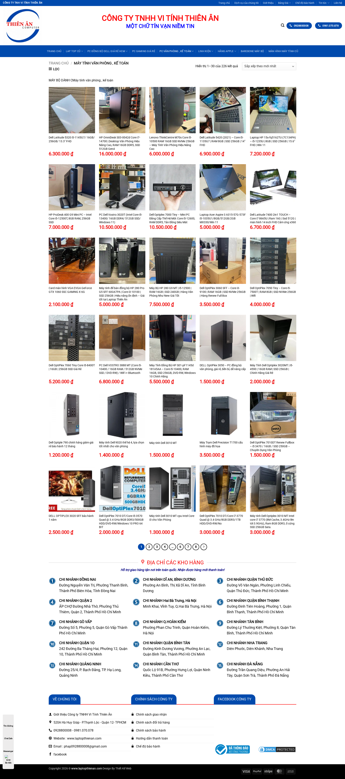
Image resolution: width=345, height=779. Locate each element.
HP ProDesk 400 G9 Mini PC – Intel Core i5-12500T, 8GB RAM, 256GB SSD (70, 218)
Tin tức (323, 2)
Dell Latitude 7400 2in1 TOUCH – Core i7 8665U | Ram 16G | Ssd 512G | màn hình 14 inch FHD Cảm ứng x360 (273, 218)
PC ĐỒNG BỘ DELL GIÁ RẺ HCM (106, 51)
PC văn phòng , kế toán (175, 51)
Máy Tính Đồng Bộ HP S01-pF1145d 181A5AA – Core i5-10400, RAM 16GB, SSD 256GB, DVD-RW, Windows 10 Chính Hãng (172, 371)
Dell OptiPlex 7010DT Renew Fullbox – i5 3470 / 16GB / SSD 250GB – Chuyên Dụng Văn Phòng (272, 446)
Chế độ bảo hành (304, 2)
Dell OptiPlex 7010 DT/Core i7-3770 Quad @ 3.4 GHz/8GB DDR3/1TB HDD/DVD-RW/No (221, 519)
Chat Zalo (8, 738)
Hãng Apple (226, 51)
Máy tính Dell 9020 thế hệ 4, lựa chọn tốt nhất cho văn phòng (121, 444)
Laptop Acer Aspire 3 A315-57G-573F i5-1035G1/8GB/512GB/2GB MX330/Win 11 (223, 218)
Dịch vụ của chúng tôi (246, 2)
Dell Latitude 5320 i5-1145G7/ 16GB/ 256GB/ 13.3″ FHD (72, 139)
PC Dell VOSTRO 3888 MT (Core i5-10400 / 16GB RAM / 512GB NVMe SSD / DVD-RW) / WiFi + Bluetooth (120, 369)
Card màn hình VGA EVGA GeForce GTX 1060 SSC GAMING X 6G (70, 290)
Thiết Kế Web (123, 768)
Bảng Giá (283, 2)
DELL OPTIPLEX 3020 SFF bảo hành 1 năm (71, 517)
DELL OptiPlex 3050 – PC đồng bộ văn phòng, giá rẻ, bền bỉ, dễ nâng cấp (223, 367)
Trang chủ (224, 2)
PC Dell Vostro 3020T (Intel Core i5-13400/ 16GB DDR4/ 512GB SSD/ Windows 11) (120, 218)
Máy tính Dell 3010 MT (163, 443)
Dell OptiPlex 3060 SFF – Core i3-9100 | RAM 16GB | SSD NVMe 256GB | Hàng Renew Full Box (223, 291)
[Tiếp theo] (203, 547)
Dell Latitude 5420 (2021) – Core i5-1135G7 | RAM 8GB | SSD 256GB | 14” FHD (222, 141)
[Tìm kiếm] (283, 25)
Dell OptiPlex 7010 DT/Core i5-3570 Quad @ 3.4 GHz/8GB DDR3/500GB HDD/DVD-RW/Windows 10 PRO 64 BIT (121, 521)
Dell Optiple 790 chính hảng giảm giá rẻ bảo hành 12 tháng (71, 444)
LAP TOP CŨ (73, 51)
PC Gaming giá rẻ (143, 51)
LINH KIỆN (204, 51)
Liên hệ (338, 2)
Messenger (8, 751)
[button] (54, 69)
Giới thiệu (268, 2)
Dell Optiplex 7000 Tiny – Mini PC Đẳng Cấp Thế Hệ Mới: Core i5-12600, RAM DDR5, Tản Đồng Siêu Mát (172, 218)
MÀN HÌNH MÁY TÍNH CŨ (283, 51)
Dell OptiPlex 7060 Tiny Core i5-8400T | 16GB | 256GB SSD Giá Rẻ (72, 367)
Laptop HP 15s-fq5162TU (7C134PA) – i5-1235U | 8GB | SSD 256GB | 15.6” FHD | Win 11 (273, 141)
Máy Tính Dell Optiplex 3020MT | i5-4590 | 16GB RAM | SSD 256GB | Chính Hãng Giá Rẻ (271, 369)
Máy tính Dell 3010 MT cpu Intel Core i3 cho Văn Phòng (171, 517)
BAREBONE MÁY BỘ (252, 51)
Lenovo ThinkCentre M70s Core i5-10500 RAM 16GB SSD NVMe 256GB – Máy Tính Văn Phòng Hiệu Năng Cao (171, 143)
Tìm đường (8, 726)
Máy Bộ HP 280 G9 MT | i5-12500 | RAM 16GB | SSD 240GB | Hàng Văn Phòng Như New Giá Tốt (171, 291)
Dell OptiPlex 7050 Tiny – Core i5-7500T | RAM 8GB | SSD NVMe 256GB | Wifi (273, 291)
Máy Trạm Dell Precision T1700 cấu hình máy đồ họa (221, 444)
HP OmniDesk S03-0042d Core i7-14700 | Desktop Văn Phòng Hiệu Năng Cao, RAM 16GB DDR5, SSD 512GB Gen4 (119, 143)
